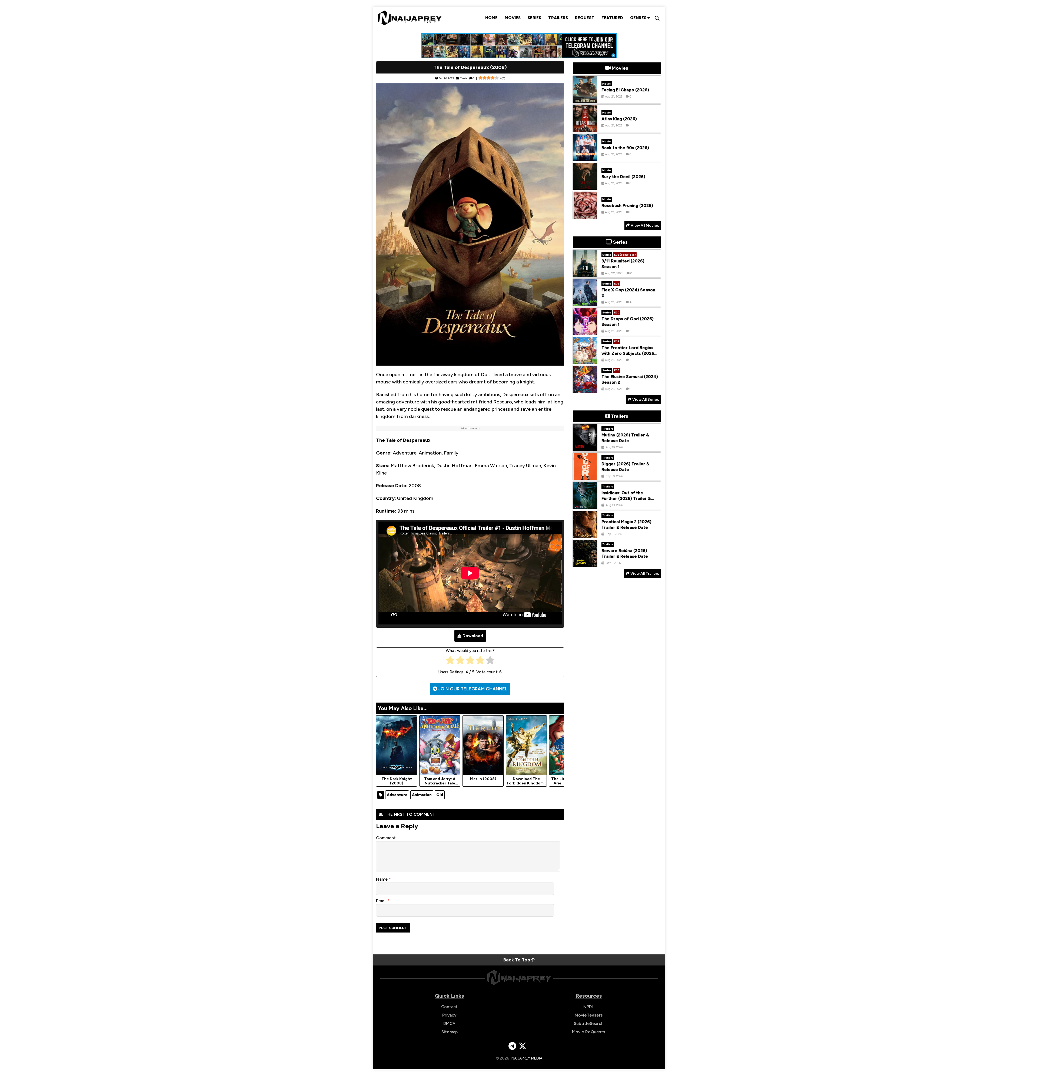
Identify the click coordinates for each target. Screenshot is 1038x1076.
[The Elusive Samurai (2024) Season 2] (585, 388)
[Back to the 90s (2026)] (585, 156)
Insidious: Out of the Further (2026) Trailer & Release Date (626, 498)
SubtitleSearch (589, 1023)
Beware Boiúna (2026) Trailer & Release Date (624, 553)
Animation (422, 795)
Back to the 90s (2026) (625, 147)
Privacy (449, 1015)
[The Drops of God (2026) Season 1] (585, 330)
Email (382, 900)
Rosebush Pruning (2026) (627, 205)
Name (382, 879)
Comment (386, 837)
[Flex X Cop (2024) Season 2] (585, 301)
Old (439, 795)
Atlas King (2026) (619, 118)
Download (473, 635)
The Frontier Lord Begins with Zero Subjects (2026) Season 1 (628, 353)
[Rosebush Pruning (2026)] (585, 214)
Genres (638, 17)
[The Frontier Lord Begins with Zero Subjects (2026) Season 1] (585, 359)
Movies (513, 17)
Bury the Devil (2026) (623, 176)
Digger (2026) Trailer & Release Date (625, 467)
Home (491, 17)
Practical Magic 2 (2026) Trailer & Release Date (626, 524)
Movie (463, 78)
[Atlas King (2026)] (585, 127)
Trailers (558, 17)
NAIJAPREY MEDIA (526, 1058)
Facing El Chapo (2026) (625, 89)
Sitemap (449, 1031)
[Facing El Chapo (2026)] (585, 98)
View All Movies (644, 225)
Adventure (397, 795)
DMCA (449, 1023)
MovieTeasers (589, 1015)
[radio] (450, 661)
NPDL (588, 1006)
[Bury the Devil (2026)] (585, 185)
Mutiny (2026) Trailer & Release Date (625, 438)
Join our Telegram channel (472, 688)
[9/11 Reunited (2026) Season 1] (585, 272)
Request (584, 17)
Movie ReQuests (588, 1031)
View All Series (645, 399)
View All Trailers (644, 573)
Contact (449, 1006)
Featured (612, 17)
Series (534, 17)
